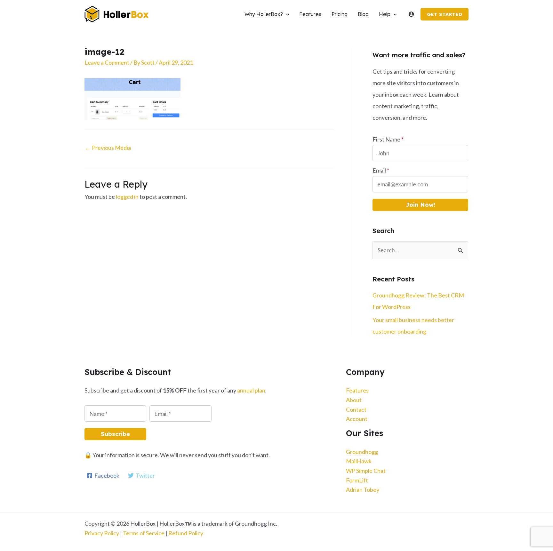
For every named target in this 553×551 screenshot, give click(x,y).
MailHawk (359, 461)
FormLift (357, 480)
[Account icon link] (411, 14)
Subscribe (115, 434)
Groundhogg (362, 451)
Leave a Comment (106, 62)
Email (381, 170)
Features (357, 390)
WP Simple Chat (366, 470)
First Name (388, 139)
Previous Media (108, 147)
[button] (286, 14)
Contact (356, 409)
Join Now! (420, 204)
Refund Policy (185, 533)
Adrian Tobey (362, 489)
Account (356, 418)
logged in (127, 196)
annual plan (251, 390)
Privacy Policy (101, 533)
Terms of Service (143, 533)
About (354, 399)
